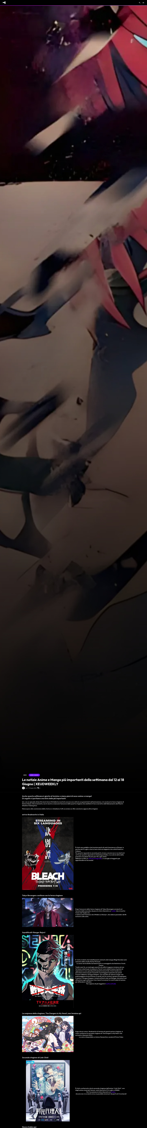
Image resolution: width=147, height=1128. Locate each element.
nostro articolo (111, 984)
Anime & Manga (34, 775)
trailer (113, 911)
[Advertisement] (11, 198)
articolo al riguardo (95, 858)
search (140, 3)
